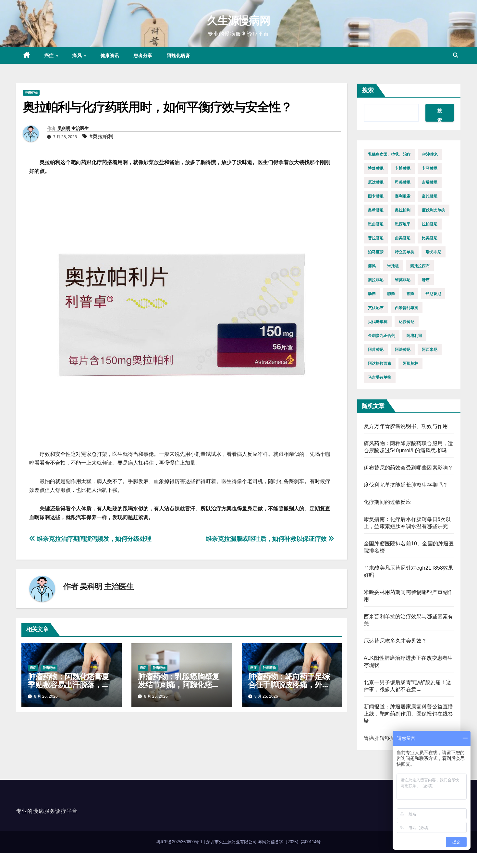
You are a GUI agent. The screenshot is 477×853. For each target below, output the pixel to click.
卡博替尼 (402, 168)
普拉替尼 (376, 238)
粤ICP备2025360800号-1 (180, 841)
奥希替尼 (376, 210)
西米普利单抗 (406, 307)
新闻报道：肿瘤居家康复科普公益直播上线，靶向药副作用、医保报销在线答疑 (408, 714)
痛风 (77, 55)
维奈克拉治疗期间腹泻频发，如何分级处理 (93, 538)
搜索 (368, 90)
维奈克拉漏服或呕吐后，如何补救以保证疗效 (267, 538)
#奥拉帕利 (101, 136)
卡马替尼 (429, 168)
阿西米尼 (429, 349)
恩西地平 (402, 224)
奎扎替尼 (429, 196)
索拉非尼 (376, 280)
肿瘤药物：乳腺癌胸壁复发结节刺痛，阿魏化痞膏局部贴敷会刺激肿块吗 (178, 684)
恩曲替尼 (376, 224)
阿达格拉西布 (379, 363)
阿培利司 (414, 335)
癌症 (49, 55)
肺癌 (391, 293)
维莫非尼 (402, 280)
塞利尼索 (402, 196)
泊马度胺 (376, 252)
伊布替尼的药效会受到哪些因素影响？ (408, 467)
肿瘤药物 (31, 92)
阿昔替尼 (376, 349)
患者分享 (143, 55)
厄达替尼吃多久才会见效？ (395, 641)
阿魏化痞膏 (178, 55)
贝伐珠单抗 (377, 321)
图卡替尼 (376, 196)
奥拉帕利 (402, 210)
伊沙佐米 (430, 154)
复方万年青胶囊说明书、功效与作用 (406, 426)
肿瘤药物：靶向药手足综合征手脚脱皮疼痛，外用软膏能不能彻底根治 (289, 684)
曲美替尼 (402, 238)
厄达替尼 (376, 182)
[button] (455, 55)
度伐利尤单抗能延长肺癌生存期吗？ (406, 485)
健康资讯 (110, 55)
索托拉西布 (420, 266)
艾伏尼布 (376, 307)
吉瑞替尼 (429, 182)
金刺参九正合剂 (381, 335)
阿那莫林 (410, 363)
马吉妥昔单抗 (379, 377)
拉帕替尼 (429, 224)
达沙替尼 (406, 321)
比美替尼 (429, 238)
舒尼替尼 (433, 293)
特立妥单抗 (404, 252)
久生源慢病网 (238, 20)
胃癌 (410, 293)
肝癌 (426, 280)
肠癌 (372, 293)
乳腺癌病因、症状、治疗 (389, 154)
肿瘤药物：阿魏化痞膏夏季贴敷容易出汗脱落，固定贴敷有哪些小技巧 (68, 684)
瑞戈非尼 (433, 252)
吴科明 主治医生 (73, 128)
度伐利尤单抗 (433, 210)
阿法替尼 (402, 349)
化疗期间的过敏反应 (387, 502)
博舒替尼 (376, 168)
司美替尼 (402, 182)
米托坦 (393, 266)
